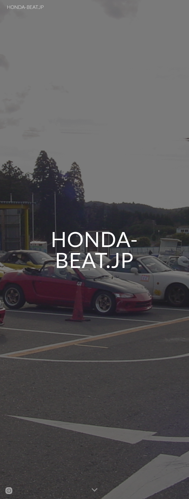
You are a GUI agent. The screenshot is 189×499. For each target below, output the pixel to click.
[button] (94, 490)
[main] (94, 250)
